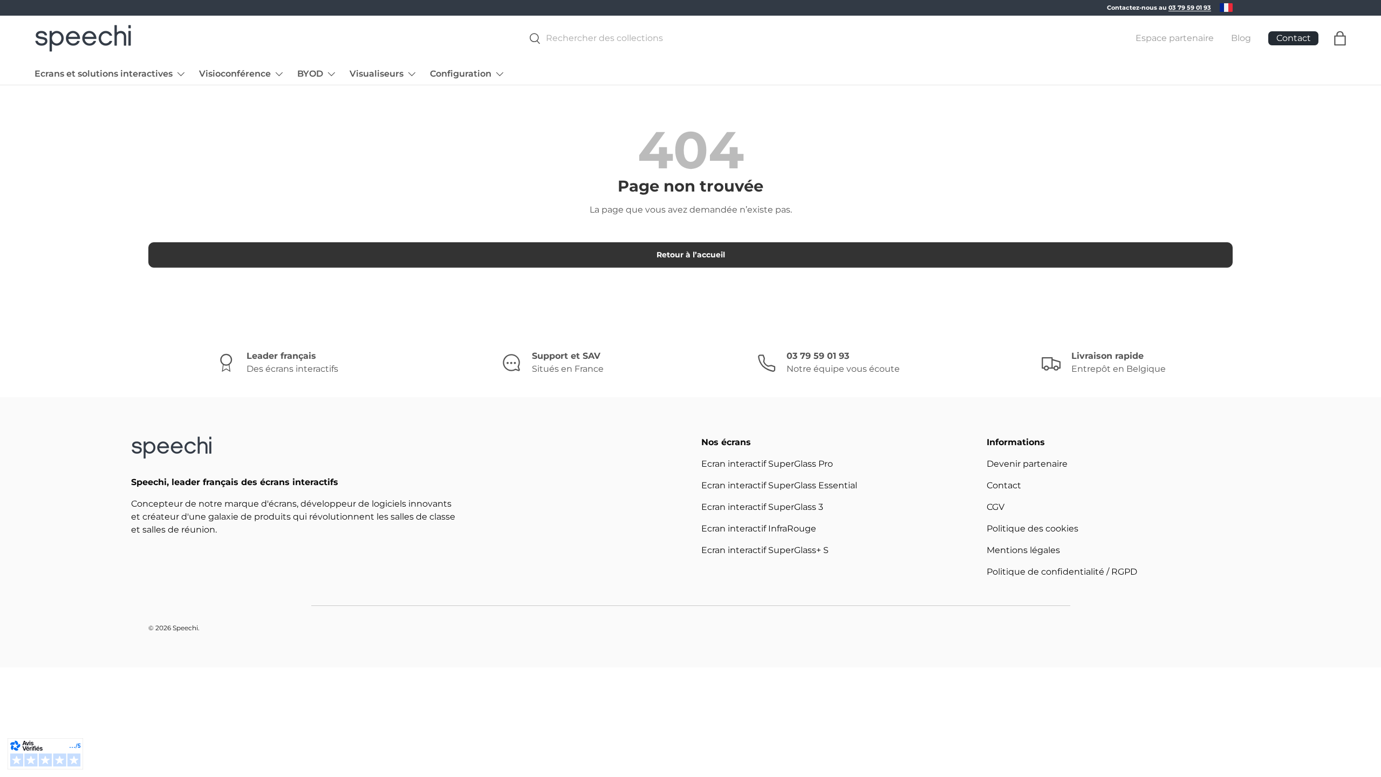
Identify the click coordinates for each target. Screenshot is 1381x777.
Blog (1241, 38)
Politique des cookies (1032, 528)
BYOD (310, 74)
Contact (1004, 485)
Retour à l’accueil (691, 255)
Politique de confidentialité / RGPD (1062, 572)
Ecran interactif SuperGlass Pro (767, 464)
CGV (995, 507)
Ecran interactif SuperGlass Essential (779, 485)
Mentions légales (1023, 550)
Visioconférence (235, 74)
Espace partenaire (1175, 38)
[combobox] (813, 38)
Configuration (460, 74)
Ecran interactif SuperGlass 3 (762, 507)
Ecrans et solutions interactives (104, 74)
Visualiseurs (377, 74)
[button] (1340, 38)
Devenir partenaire (1027, 464)
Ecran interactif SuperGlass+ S (765, 550)
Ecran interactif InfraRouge (758, 528)
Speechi (185, 628)
